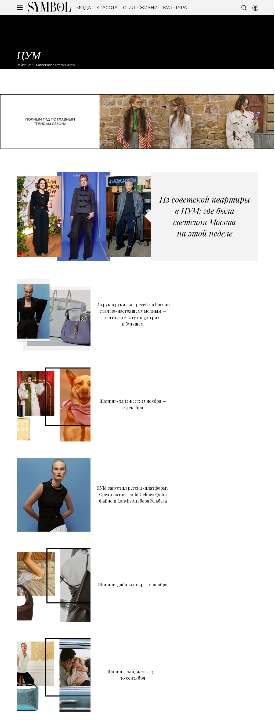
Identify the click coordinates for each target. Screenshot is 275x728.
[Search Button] (244, 8)
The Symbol (49, 8)
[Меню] (20, 8)
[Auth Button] (255, 8)
